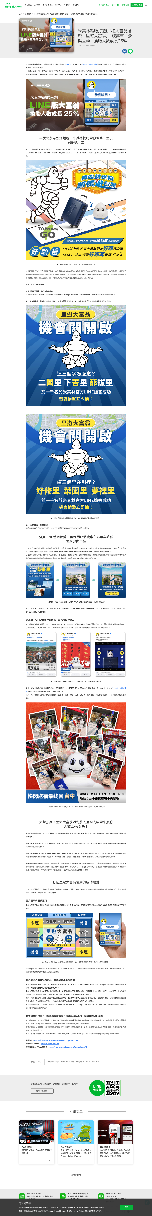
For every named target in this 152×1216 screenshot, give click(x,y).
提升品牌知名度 (68, 1061)
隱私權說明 (98, 1211)
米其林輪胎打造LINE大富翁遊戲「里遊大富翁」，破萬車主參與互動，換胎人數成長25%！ (67, 14)
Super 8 (68, 64)
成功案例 (28, 14)
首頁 (20, 14)
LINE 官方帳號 (93, 1061)
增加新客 (80, 1061)
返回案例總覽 (76, 1175)
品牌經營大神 (54, 1061)
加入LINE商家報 (42, 1091)
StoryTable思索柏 (90, 64)
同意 (126, 1207)
